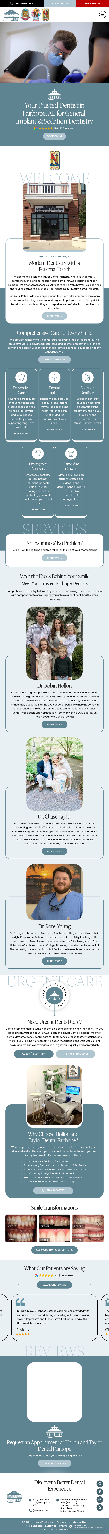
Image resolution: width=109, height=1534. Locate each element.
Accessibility (61, 1529)
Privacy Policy (65, 1525)
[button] (102, 14)
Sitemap (51, 1525)
